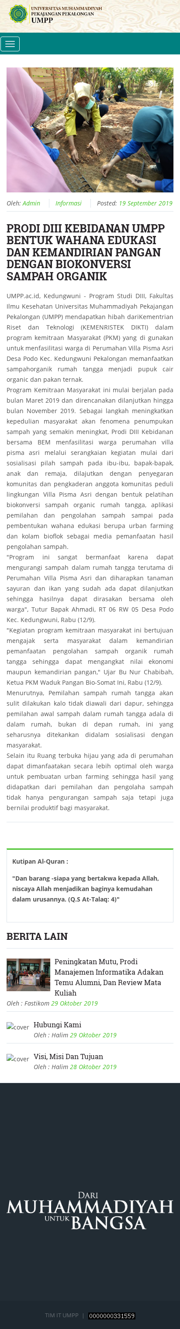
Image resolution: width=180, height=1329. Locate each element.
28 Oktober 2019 (93, 1067)
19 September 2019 (146, 203)
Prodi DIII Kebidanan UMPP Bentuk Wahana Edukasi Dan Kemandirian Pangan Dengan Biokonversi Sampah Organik (86, 252)
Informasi (68, 203)
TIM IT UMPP (62, 1315)
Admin (31, 203)
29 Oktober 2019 (74, 1003)
